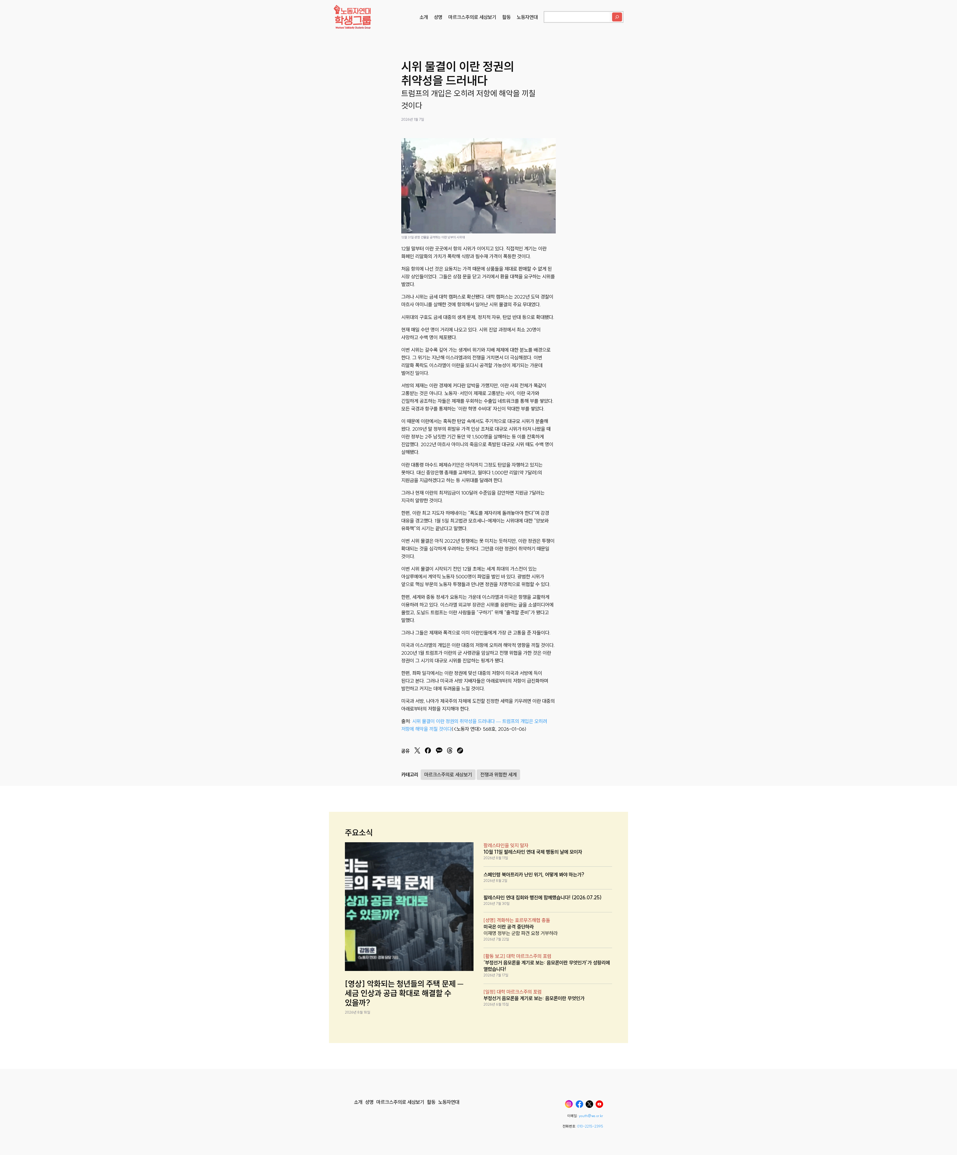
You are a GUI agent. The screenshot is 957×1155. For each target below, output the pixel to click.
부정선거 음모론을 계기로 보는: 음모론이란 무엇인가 (533, 998)
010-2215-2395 (590, 1126)
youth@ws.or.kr (591, 1116)
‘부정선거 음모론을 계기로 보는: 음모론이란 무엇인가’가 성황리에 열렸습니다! (546, 965)
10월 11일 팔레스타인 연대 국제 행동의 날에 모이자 (532, 852)
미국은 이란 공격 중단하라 (508, 927)
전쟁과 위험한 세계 (498, 774)
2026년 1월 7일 (412, 119)
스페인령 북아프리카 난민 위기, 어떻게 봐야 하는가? (533, 874)
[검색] (617, 16)
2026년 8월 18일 (357, 1012)
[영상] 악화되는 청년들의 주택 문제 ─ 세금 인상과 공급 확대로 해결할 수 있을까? (404, 993)
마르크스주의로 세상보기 (448, 774)
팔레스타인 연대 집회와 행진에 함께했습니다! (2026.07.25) (542, 897)
